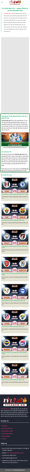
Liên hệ (4, 438)
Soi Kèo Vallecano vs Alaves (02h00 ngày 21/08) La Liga (13, 300)
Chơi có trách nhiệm (7, 433)
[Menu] (2, 2)
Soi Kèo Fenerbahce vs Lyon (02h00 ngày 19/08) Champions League (14, 353)
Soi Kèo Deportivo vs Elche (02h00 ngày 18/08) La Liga (13, 379)
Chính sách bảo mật (7, 428)
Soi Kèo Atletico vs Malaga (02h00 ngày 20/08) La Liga (13, 326)
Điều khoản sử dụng (7, 431)
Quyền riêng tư (6, 436)
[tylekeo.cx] (15, 2)
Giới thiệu (4, 426)
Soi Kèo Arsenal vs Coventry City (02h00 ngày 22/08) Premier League (14, 274)
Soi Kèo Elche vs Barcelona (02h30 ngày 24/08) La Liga (13, 220)
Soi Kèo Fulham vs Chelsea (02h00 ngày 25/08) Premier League (15, 194)
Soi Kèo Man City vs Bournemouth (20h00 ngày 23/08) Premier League (15, 247)
